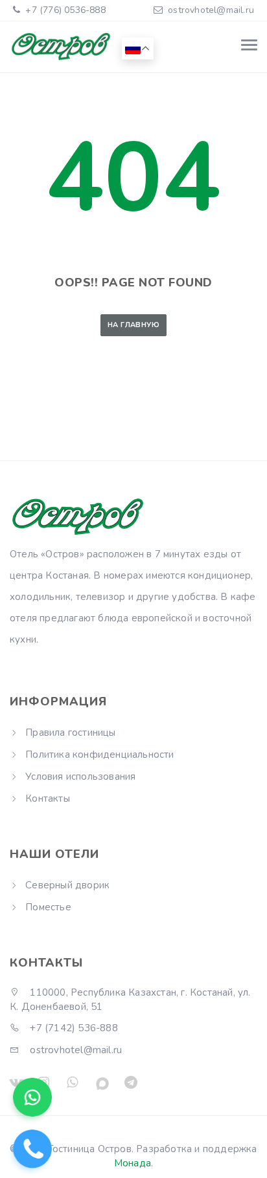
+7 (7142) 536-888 (72, 1028)
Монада (132, 1163)
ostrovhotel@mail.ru (211, 10)
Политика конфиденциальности (99, 754)
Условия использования (80, 776)
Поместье (48, 907)
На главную (133, 325)
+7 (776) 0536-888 (64, 10)
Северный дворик (67, 885)
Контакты (47, 798)
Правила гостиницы (70, 732)
